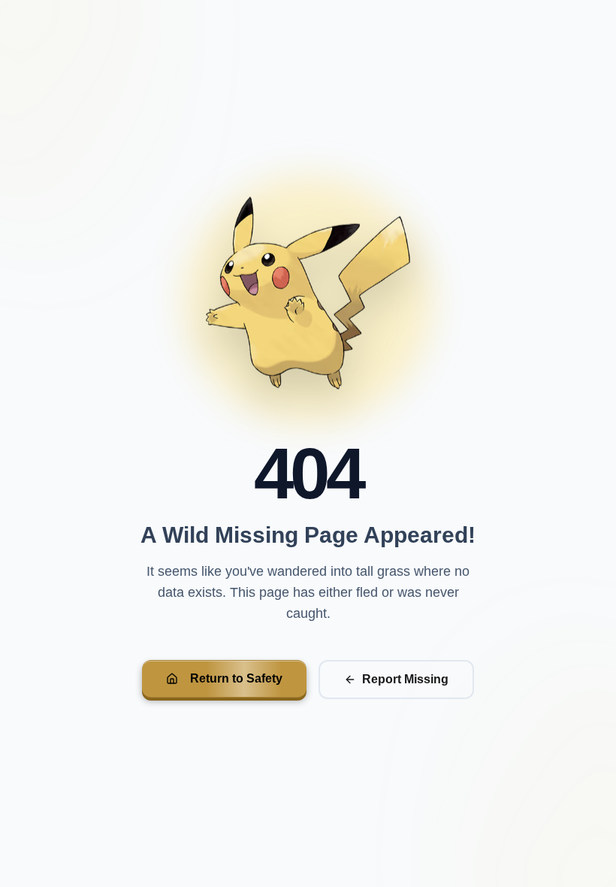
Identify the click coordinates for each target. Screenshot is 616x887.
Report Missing (405, 679)
